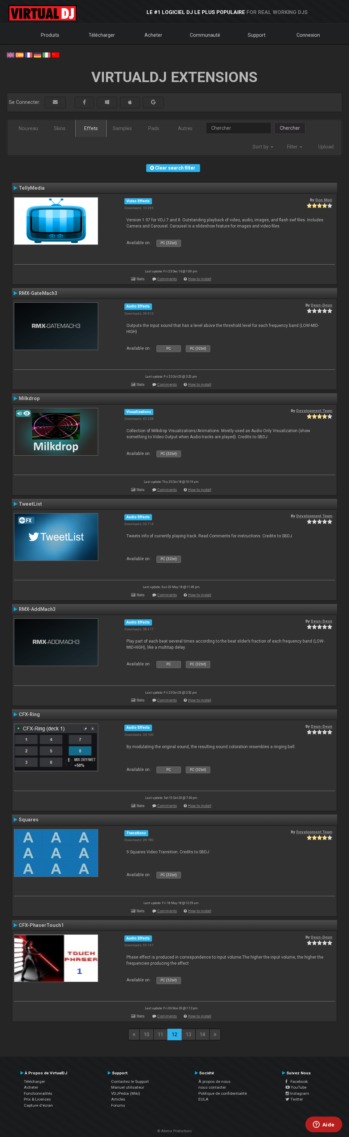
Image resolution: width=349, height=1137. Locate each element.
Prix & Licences (37, 1099)
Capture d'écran (38, 1105)
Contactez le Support (130, 1081)
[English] (10, 54)
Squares (29, 819)
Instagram (299, 1093)
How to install (199, 279)
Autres (185, 128)
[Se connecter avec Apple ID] (130, 102)
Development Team (314, 410)
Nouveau (28, 128)
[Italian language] (46, 54)
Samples (122, 128)
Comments (167, 279)
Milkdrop (29, 398)
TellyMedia (32, 188)
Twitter (296, 1099)
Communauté (205, 35)
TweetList (30, 504)
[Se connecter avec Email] (55, 102)
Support (256, 35)
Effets (91, 128)
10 (146, 1034)
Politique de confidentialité (222, 1093)
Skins (59, 128)
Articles (118, 1099)
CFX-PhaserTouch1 (41, 925)
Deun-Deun (321, 305)
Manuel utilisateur (127, 1087)
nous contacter (212, 1087)
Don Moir (323, 200)
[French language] (28, 54)
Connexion (308, 35)
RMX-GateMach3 (38, 293)
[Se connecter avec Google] (153, 102)
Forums (118, 1105)
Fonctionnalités (38, 1093)
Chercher (290, 128)
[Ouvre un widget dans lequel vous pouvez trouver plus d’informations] (323, 1125)
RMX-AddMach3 (37, 609)
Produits (50, 35)
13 (188, 1034)
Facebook (297, 1081)
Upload (326, 146)
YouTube (298, 1087)
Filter (293, 146)
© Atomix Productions (174, 1131)
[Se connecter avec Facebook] (84, 102)
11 (160, 1034)
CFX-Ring (29, 714)
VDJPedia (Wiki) (125, 1093)
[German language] (37, 54)
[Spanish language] (19, 54)
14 (202, 1034)
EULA (203, 1099)
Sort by (261, 146)
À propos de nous (214, 1081)
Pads (153, 128)
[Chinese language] (55, 54)
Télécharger (102, 35)
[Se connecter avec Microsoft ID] (107, 102)
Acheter (153, 35)
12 (174, 1034)
